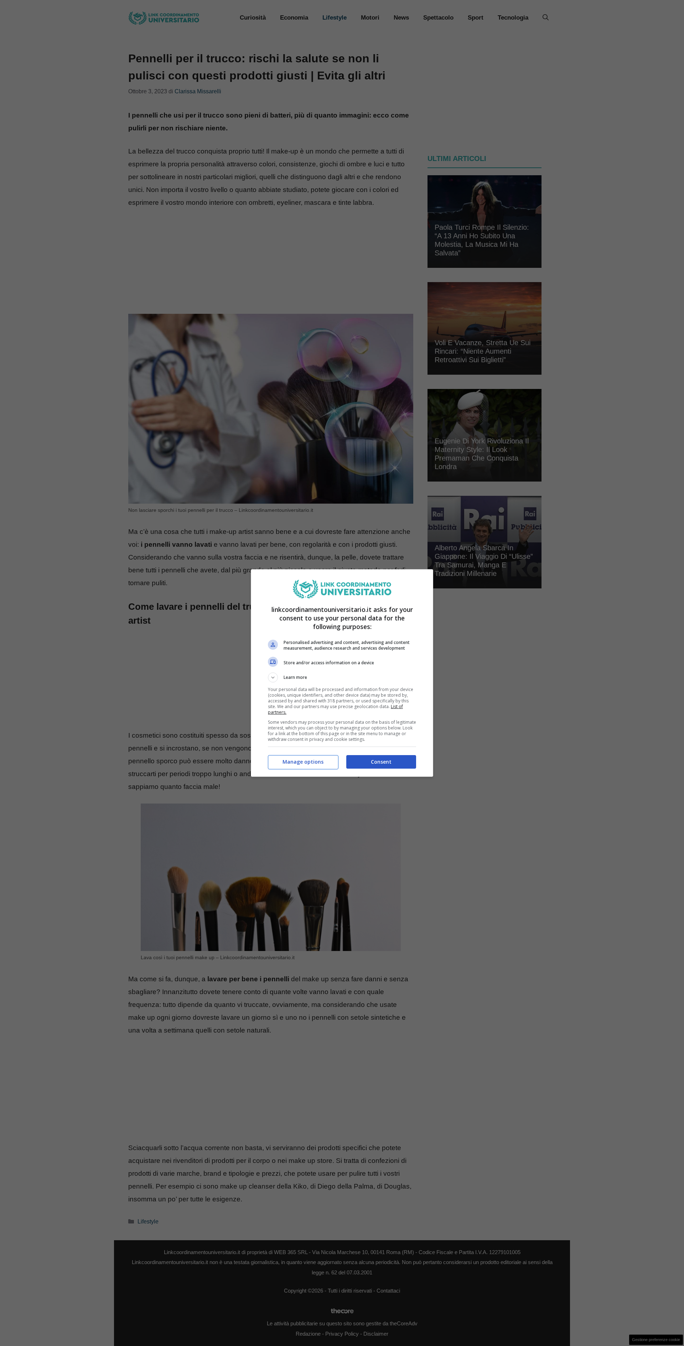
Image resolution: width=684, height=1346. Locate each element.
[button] (342, 677)
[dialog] (342, 673)
